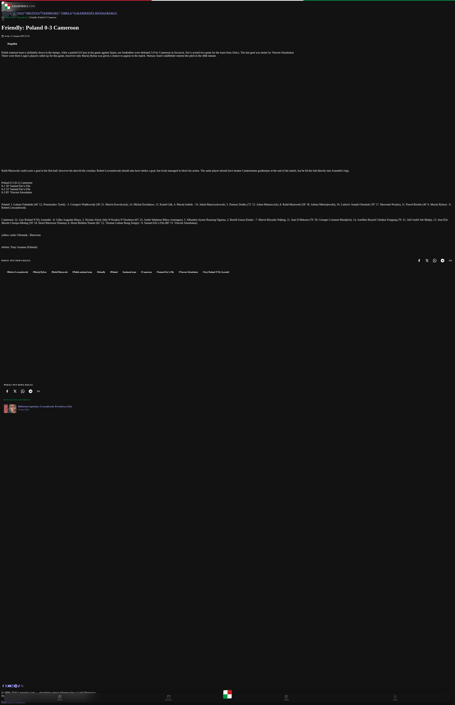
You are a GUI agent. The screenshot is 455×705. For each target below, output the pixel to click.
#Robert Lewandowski (17, 272)
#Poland (114, 272)
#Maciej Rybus (40, 272)
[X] (427, 260)
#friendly (101, 272)
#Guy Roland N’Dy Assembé (216, 272)
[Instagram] (12, 686)
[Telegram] (442, 260)
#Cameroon (146, 272)
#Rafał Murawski (60, 272)
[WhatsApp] (435, 260)
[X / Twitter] (6, 686)
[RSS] (22, 686)
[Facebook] (419, 260)
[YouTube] (9, 686)
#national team (129, 272)
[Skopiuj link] (450, 260)
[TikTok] (19, 686)
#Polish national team (82, 272)
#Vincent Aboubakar (188, 272)
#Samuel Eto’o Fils (165, 272)
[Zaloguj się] (3, 20)
